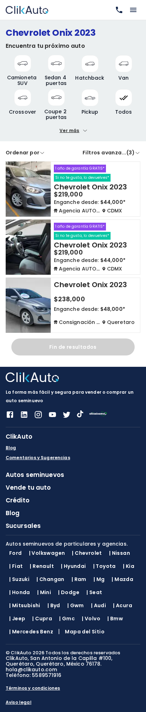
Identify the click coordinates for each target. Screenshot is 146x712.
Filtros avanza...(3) (109, 152)
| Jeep (17, 618)
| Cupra (42, 618)
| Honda (19, 592)
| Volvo (91, 618)
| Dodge (68, 592)
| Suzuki (19, 579)
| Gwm (75, 605)
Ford (15, 553)
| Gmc (67, 618)
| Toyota (104, 566)
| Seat (94, 592)
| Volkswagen (47, 553)
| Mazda (122, 579)
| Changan (50, 579)
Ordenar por (22, 152)
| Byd (53, 605)
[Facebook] (10, 417)
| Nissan (119, 553)
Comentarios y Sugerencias (38, 458)
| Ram (79, 579)
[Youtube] (52, 417)
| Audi (98, 605)
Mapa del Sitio (85, 631)
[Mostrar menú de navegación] (133, 10)
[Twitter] (66, 417)
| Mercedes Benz (31, 631)
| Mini (44, 592)
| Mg (99, 579)
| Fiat (16, 566)
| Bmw (115, 618)
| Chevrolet (87, 553)
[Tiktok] (80, 415)
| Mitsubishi (24, 605)
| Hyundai (73, 566)
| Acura (122, 605)
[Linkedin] (24, 417)
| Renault (42, 566)
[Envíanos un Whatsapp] (117, 10)
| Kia (128, 566)
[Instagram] (38, 417)
